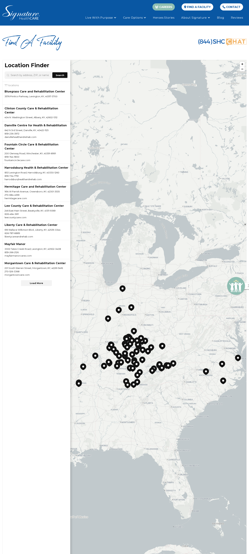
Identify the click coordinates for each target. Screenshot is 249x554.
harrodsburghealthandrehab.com (23, 179)
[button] (101, 17)
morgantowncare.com (17, 274)
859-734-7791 (12, 176)
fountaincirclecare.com (17, 160)
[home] (21, 12)
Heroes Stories (163, 17)
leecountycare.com (15, 217)
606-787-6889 (12, 233)
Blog (220, 17)
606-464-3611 (12, 214)
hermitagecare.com (16, 198)
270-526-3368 (12, 271)
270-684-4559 (12, 195)
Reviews (237, 17)
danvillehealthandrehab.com (20, 137)
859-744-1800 (12, 156)
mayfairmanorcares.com (18, 255)
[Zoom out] (242, 69)
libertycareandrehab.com (19, 236)
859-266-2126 (12, 252)
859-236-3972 (12, 133)
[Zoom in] (242, 64)
